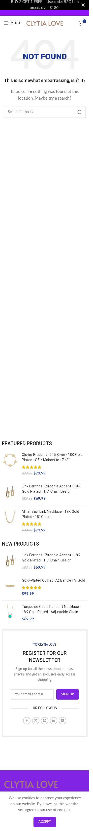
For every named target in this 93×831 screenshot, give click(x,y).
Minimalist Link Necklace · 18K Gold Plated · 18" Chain (50, 514)
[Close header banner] (83, 5)
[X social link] (35, 720)
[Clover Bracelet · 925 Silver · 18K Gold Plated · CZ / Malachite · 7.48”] (10, 464)
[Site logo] (44, 23)
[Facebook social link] (27, 720)
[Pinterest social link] (44, 720)
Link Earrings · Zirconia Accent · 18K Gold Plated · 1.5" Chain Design (51, 489)
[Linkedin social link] (53, 720)
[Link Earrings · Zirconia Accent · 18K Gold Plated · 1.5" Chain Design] (10, 492)
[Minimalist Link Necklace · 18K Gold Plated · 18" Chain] (10, 521)
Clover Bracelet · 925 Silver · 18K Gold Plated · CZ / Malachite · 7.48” (52, 457)
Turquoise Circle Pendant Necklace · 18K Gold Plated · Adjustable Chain (51, 609)
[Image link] (31, 784)
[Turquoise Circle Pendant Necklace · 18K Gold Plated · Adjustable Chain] (10, 613)
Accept (44, 822)
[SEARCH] (80, 112)
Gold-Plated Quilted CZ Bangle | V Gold (53, 580)
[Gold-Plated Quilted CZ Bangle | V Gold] (10, 587)
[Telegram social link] (62, 720)
